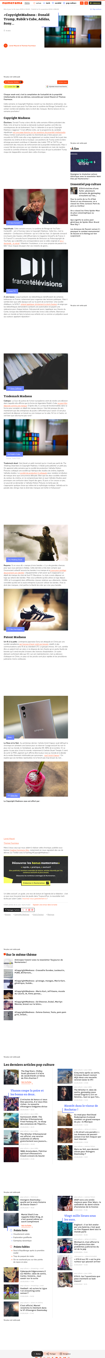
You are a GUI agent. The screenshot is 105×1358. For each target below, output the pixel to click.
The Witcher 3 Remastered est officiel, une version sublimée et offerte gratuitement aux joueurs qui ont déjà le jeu (33, 1137)
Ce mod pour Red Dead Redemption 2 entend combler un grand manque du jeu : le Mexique (87, 1118)
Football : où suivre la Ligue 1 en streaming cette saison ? (33, 1290)
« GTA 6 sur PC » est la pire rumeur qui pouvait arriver (87, 1260)
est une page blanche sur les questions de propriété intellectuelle (39, 132)
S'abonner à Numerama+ (34, 883)
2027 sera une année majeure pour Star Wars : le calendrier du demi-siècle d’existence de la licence (87, 1203)
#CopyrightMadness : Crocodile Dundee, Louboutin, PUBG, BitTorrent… (40, 971)
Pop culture (97, 9)
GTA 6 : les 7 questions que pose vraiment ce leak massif (87, 1278)
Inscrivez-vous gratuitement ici (34, 898)
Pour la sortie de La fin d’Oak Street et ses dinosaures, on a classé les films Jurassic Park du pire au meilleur (85, 202)
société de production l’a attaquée (33, 473)
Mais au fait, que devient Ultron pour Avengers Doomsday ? (86, 1151)
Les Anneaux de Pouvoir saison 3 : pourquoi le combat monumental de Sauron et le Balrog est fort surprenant (85, 232)
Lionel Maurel (9, 838)
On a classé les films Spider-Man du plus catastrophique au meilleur (85, 212)
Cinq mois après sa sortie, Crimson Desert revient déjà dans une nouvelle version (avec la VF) (87, 1076)
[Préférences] (86, 3)
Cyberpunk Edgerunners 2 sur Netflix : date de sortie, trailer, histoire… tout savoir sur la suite (33, 1275)
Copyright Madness (21, 915)
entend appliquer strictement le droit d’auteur (39, 304)
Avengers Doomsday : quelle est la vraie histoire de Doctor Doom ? (33, 1202)
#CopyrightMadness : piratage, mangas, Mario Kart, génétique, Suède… (40, 982)
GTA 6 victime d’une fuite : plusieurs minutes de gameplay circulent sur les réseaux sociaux (89, 192)
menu (27, 3)
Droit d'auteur (38, 915)
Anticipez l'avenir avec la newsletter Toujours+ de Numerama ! (39, 961)
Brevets (8, 915)
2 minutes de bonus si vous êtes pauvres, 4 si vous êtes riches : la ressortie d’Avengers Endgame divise (33, 1103)
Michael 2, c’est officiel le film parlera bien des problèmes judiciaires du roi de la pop (86, 1245)
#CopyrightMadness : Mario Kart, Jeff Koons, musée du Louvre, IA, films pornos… (40, 992)
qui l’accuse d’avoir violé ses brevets (34, 644)
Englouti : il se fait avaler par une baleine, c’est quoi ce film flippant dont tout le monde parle (87, 1228)
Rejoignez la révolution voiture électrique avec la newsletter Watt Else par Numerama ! (85, 176)
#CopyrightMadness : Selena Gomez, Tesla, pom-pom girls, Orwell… (40, 1013)
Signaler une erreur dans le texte (45, 905)
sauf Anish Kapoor (51, 755)
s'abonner (96, 3)
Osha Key (14, 795)
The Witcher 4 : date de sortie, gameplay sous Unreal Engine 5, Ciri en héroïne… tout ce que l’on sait (86, 1093)
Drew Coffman (16, 388)
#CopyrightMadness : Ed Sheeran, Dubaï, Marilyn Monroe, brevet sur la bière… (38, 1003)
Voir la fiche (26, 1082)
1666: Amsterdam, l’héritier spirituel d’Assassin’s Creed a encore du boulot (33, 1153)
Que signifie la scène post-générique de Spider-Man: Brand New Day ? (84, 222)
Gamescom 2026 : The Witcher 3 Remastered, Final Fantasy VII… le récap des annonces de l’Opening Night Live (33, 1120)
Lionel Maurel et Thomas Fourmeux (22, 46)
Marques (50, 915)
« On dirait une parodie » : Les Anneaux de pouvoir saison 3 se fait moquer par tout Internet (87, 1135)
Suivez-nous (62, 82)
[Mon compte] (82, 3)
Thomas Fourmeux (11, 843)
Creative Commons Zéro (19, 850)
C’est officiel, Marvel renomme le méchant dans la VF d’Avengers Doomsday (33, 1307)
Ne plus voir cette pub (12, 77)
